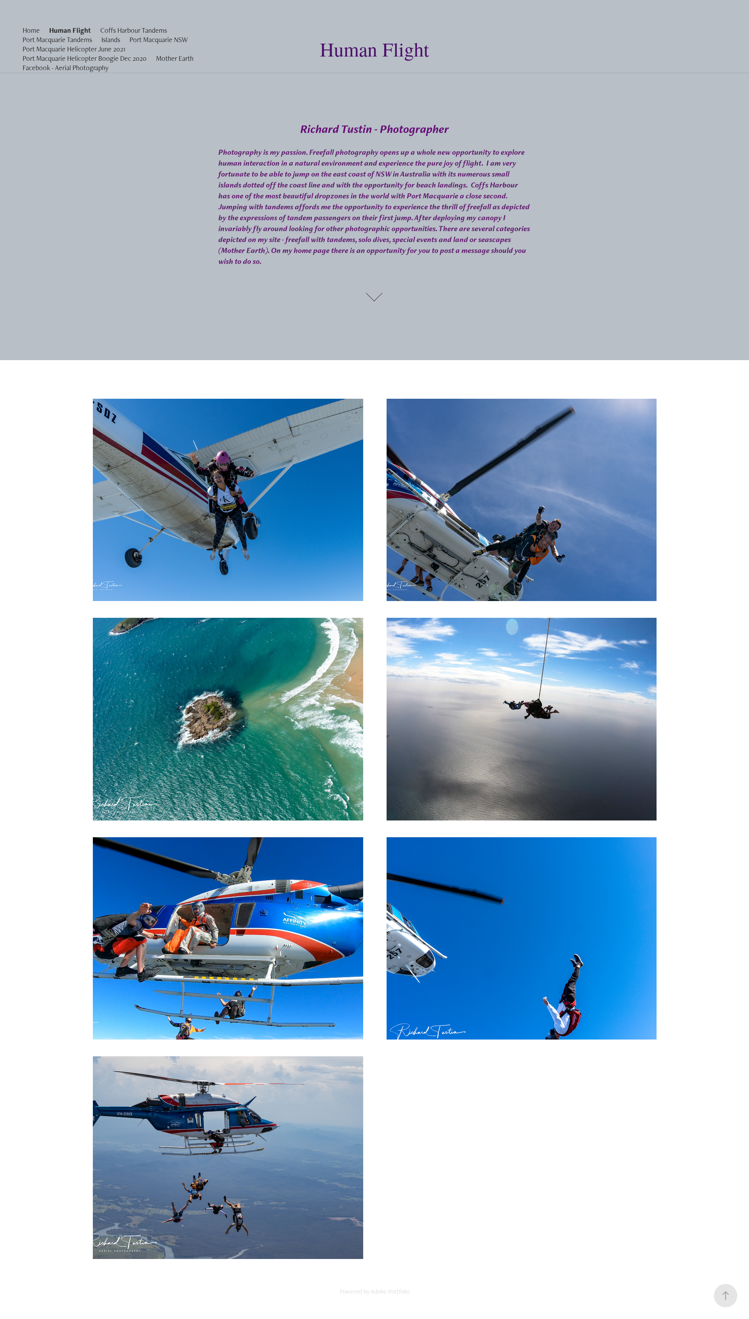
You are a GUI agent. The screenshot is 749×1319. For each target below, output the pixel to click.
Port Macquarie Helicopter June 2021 (74, 48)
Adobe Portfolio (390, 1291)
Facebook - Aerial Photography (65, 67)
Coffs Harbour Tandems (133, 30)
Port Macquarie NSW (159, 39)
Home (31, 30)
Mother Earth (174, 58)
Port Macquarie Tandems (57, 39)
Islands (110, 39)
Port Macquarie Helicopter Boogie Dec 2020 (85, 58)
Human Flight (70, 30)
